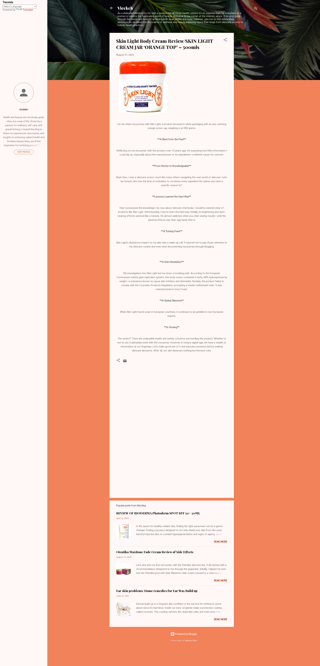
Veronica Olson (191, 641)
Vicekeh (125, 8)
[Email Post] (125, 362)
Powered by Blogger (185, 634)
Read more (220, 541)
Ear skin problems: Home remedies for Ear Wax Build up (157, 591)
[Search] (256, 9)
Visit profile (23, 152)
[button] (225, 40)
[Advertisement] (247, 83)
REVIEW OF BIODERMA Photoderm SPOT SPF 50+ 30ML (158, 513)
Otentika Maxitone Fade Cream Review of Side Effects (154, 552)
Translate (28, 9)
